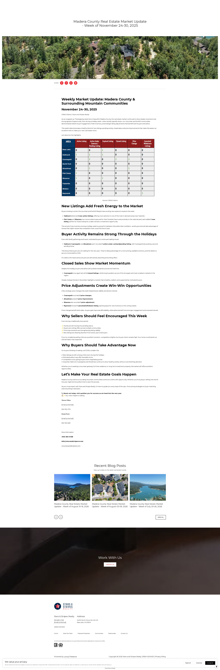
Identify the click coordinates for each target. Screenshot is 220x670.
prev (56, 517)
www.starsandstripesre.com (71, 446)
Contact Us (124, 633)
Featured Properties (84, 633)
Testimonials (112, 633)
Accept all (210, 663)
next (61, 517)
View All (161, 517)
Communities (99, 633)
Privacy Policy (160, 657)
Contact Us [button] (110, 564)
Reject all (188, 663)
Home (56, 633)
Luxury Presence (70, 657)
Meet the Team (68, 633)
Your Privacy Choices (110, 668)
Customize (199, 663)
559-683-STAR (59, 620)
